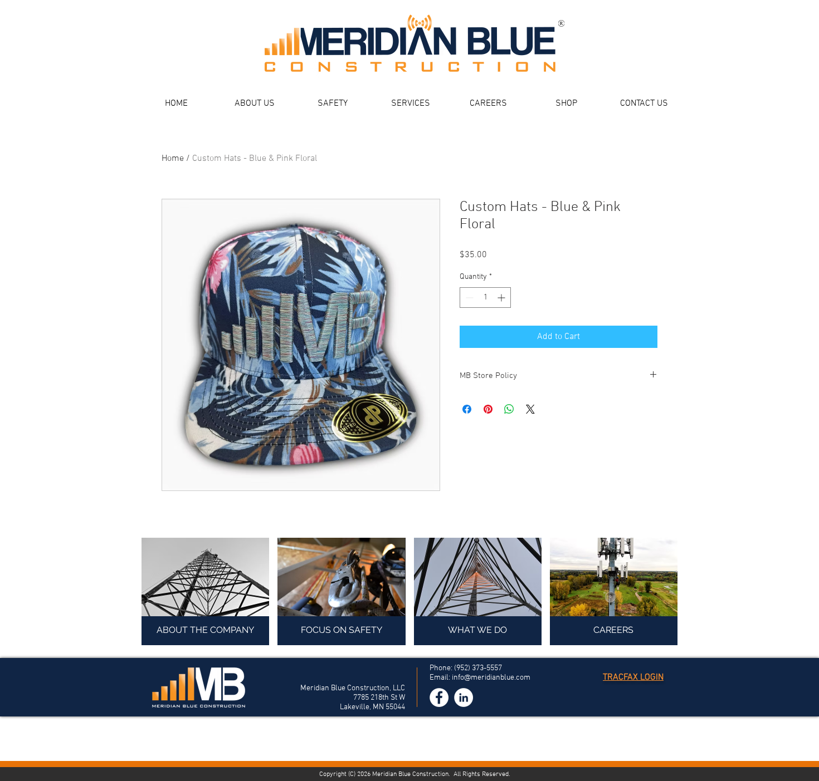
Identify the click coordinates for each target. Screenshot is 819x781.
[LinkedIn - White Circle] (463, 697)
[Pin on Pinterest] (488, 409)
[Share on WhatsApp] (509, 409)
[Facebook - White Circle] (439, 697)
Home (173, 158)
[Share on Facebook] (467, 409)
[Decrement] (468, 297)
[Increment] (502, 297)
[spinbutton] (485, 297)
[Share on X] (530, 409)
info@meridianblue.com (491, 677)
